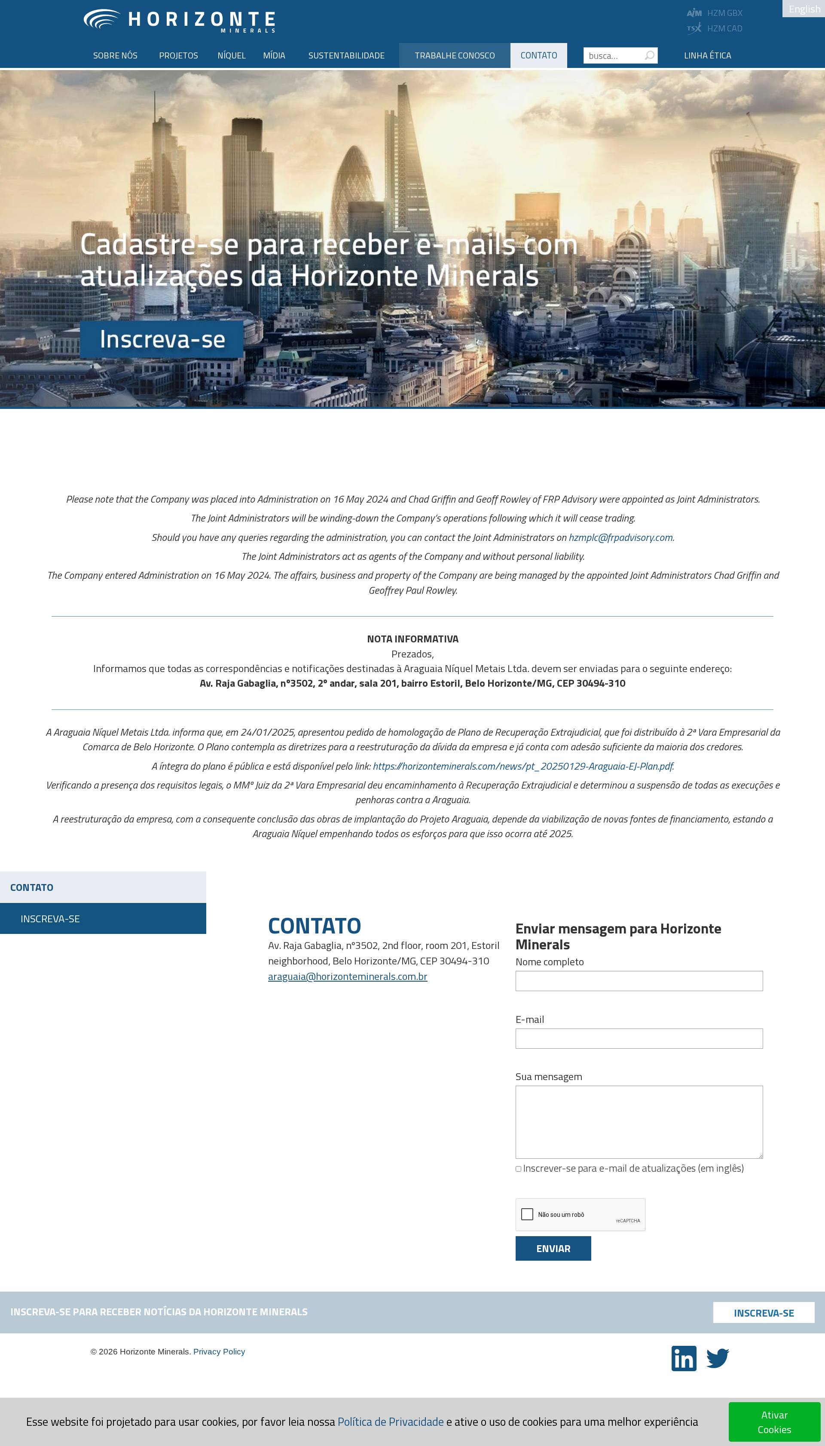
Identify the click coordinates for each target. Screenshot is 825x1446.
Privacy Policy (219, 1351)
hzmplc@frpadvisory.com (620, 537)
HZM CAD (724, 28)
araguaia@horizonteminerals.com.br (348, 976)
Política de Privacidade (391, 1421)
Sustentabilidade (347, 55)
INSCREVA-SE (50, 918)
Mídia (274, 55)
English (805, 8)
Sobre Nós (115, 55)
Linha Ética (707, 55)
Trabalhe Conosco (455, 55)
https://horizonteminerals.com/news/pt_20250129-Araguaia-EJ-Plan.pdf (522, 766)
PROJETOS (178, 55)
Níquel (231, 55)
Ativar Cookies (774, 1422)
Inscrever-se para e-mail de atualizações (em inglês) (632, 1168)
